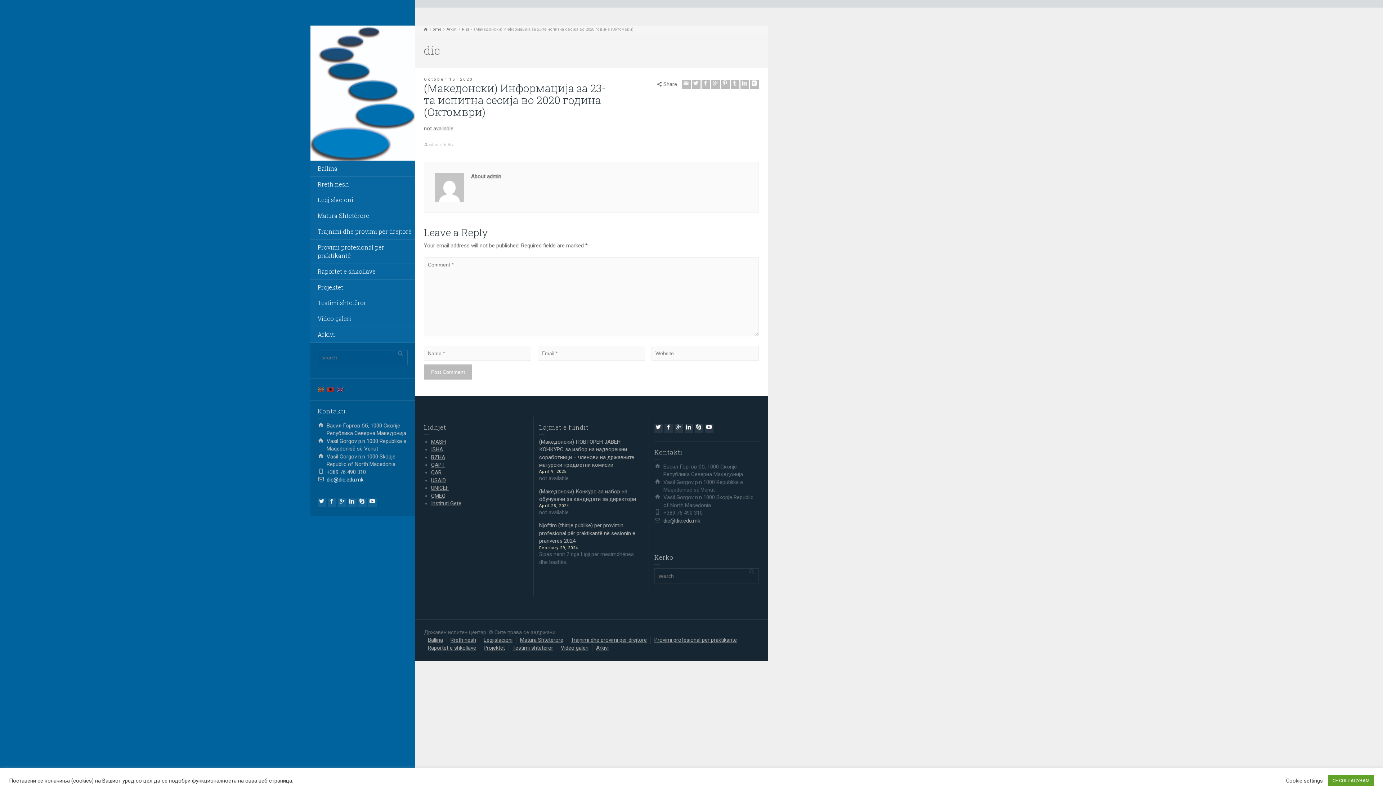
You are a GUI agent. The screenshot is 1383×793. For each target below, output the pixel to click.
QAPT (438, 465)
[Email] (686, 84)
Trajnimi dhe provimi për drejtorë (365, 231)
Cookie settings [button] (1304, 781)
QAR (436, 472)
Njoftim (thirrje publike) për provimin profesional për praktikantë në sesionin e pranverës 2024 (587, 533)
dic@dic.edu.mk (345, 479)
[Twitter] (322, 502)
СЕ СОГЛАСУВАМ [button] (1351, 780)
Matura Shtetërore (343, 215)
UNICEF (440, 488)
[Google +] (342, 502)
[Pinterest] (725, 84)
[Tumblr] (735, 84)
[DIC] (362, 93)
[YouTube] (372, 502)
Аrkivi (326, 334)
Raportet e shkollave (347, 271)
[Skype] (362, 502)
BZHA (438, 457)
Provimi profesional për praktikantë (351, 251)
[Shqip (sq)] (330, 389)
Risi (451, 144)
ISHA (437, 449)
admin (435, 144)
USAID (438, 480)
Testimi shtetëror (342, 302)
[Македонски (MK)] (321, 389)
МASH (438, 442)
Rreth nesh (333, 184)
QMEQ (438, 496)
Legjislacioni (335, 199)
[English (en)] (340, 389)
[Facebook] (332, 502)
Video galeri (334, 318)
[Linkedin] (352, 502)
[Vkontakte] (754, 84)
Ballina (327, 168)
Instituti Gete (446, 503)
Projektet (330, 287)
